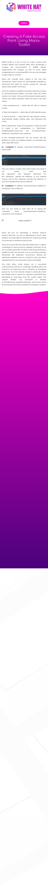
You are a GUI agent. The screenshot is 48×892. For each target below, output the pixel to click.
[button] (24, 16)
